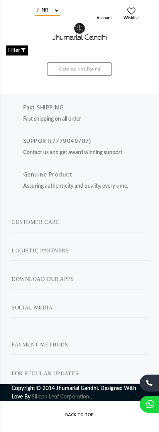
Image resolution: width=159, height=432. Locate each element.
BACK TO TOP (79, 415)
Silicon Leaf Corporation (61, 397)
